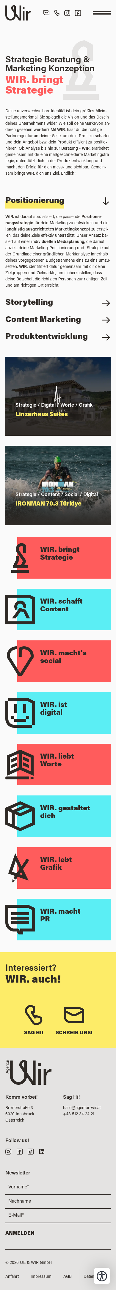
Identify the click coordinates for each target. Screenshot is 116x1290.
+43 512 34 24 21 (78, 1114)
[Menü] (102, 13)
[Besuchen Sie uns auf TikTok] (31, 1151)
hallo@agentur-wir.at (82, 1108)
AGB (67, 1277)
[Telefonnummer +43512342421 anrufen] (57, 13)
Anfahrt (12, 1277)
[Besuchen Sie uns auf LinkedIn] (42, 1151)
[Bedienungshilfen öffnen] (102, 1276)
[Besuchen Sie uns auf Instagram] (67, 13)
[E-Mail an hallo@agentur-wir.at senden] (46, 13)
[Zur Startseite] (18, 13)
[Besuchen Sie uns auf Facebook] (78, 13)
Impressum (41, 1277)
